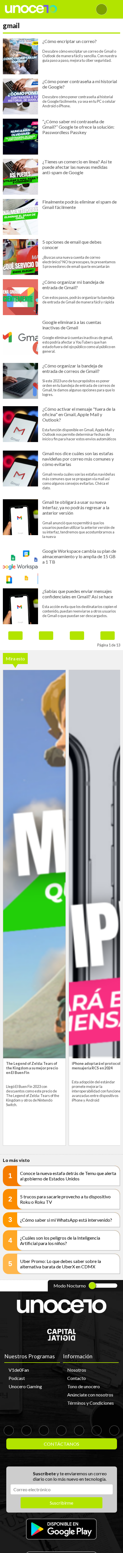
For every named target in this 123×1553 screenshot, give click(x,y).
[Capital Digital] (61, 1339)
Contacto (76, 1378)
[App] (61, 1529)
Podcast (17, 1378)
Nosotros (76, 1370)
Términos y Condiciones (90, 1403)
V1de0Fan (19, 1370)
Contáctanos (61, 1444)
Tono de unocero (83, 1386)
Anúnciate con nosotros (90, 1394)
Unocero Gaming (25, 1386)
